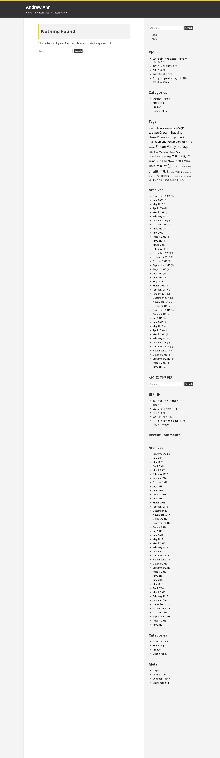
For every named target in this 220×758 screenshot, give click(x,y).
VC (161, 152)
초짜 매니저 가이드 (162, 74)
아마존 (187, 172)
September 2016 (161, 310)
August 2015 (159, 362)
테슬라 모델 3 (164, 180)
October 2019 (160, 224)
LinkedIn (155, 137)
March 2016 (159, 334)
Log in (156, 670)
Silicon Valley (160, 110)
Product (157, 106)
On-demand (169, 138)
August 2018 (159, 236)
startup (182, 146)
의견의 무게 (159, 70)
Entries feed (159, 674)
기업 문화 (163, 161)
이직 (171, 176)
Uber (156, 152)
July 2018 (157, 240)
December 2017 (161, 253)
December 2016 (161, 297)
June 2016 (158, 322)
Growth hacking (171, 132)
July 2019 (157, 228)
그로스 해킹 (179, 156)
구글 (169, 156)
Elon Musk (171, 128)
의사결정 (165, 176)
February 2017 (160, 289)
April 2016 (158, 330)
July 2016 (157, 318)
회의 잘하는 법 (178, 180)
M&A (163, 138)
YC (177, 151)
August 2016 (159, 313)
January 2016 (160, 342)
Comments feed (161, 678)
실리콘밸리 (161, 171)
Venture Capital (169, 152)
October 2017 (160, 261)
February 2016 (160, 338)
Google (180, 128)
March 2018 (159, 244)
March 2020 (159, 212)
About (155, 38)
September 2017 (161, 265)
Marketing (158, 102)
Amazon (151, 128)
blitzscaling (161, 127)
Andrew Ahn (38, 7)
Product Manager (176, 141)
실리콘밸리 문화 (177, 172)
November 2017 (161, 257)
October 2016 (160, 305)
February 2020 (160, 216)
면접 (179, 161)
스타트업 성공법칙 (179, 166)
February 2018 (160, 248)
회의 (171, 180)
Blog (154, 34)
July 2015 (157, 366)
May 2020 (158, 204)
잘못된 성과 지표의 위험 (165, 66)
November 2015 (161, 350)
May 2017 (158, 281)
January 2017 (160, 293)
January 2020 (160, 220)
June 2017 (158, 277)
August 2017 (159, 269)
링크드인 (172, 160)
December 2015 (161, 346)
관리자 (164, 157)
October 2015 (160, 354)
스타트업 (163, 165)
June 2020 (158, 200)
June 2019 (158, 232)
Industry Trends (161, 98)
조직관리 (183, 176)
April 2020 (158, 208)
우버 (158, 176)
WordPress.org (161, 682)
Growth (154, 133)
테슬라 (155, 179)
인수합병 (177, 176)
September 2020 (161, 196)
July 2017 (157, 273)
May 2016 (158, 326)
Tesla (151, 151)
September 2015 (161, 358)
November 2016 (161, 301)
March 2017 (159, 285)
